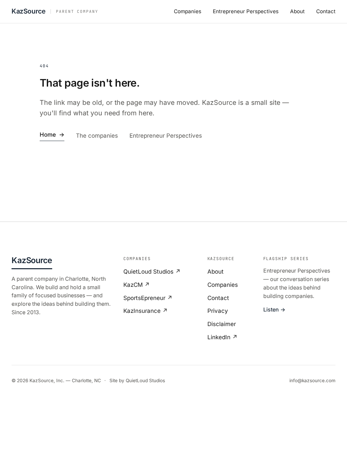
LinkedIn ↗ (222, 337)
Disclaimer (221, 324)
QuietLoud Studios (145, 380)
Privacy (217, 310)
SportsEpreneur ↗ (147, 298)
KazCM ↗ (136, 284)
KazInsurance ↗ (145, 310)
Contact (325, 11)
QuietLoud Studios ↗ (152, 271)
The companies (97, 135)
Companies (187, 11)
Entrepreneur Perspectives (246, 11)
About (297, 11)
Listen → (274, 309)
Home (52, 134)
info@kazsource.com (312, 380)
